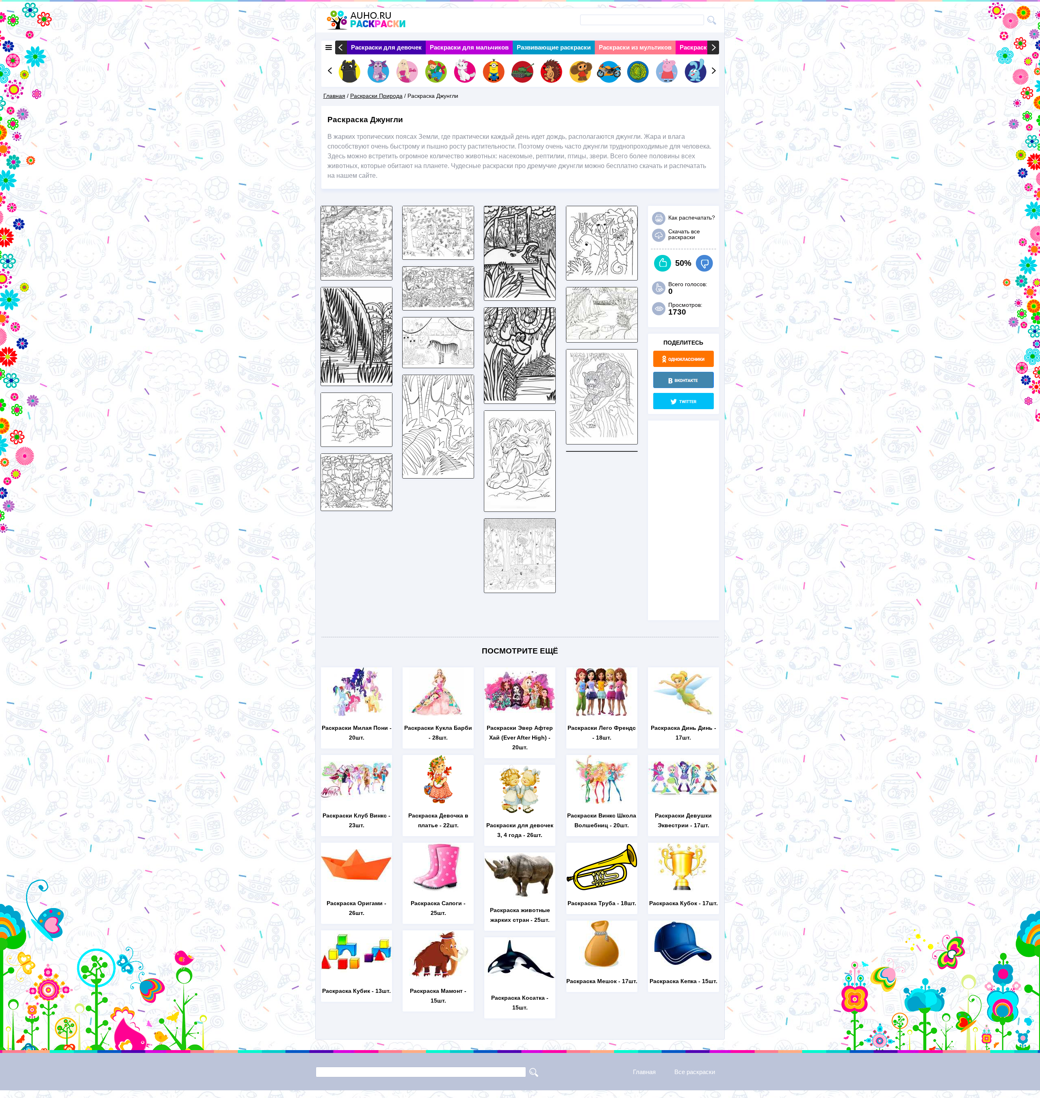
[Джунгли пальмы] (438, 473)
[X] (683, 401)
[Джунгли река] (356, 380)
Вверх (663, 263)
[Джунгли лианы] (519, 587)
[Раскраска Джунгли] (438, 305)
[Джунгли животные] (356, 441)
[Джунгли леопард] (601, 439)
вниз (704, 263)
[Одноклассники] (683, 359)
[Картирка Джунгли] (438, 362)
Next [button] (713, 47)
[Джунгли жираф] (601, 275)
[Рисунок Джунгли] (519, 398)
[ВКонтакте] (683, 380)
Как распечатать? (691, 217)
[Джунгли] (356, 275)
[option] (386, 47)
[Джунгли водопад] (356, 505)
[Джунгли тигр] (519, 506)
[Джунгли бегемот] (519, 295)
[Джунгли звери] (438, 254)
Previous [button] (341, 47)
